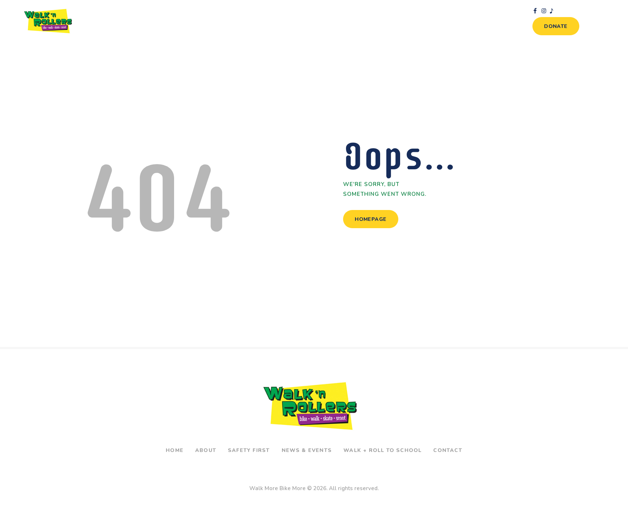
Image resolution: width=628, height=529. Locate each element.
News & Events (307, 450)
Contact (447, 450)
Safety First (249, 450)
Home (175, 450)
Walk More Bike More (277, 488)
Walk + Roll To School (382, 450)
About (205, 450)
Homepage (370, 219)
